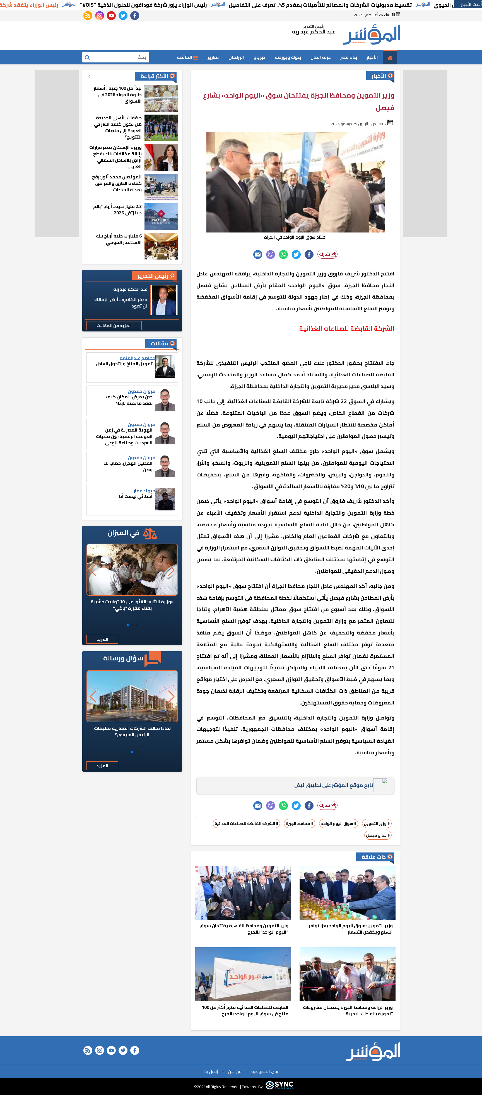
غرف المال (320, 57)
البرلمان (236, 57)
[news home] (373, 1051)
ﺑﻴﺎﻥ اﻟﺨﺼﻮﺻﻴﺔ (264, 1071)
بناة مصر (348, 57)
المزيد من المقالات (114, 325)
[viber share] (270, 254)
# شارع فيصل (378, 835)
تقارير (213, 57)
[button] (137, 625)
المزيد (102, 639)
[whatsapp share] (283, 254)
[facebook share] (309, 254)
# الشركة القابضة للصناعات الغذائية (246, 823)
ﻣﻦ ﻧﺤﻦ (235, 1071)
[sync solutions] (279, 1086)
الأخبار (372, 57)
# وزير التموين (377, 823)
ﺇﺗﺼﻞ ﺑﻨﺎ (211, 1071)
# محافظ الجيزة (300, 823)
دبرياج (259, 57)
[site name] (371, 35)
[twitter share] (296, 254)
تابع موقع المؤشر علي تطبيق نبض (333, 785)
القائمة (185, 57)
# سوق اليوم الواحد (338, 823)
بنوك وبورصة (288, 57)
